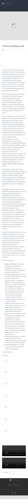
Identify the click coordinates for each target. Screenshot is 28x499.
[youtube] (15, 493)
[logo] (7, 3)
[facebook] (12, 493)
